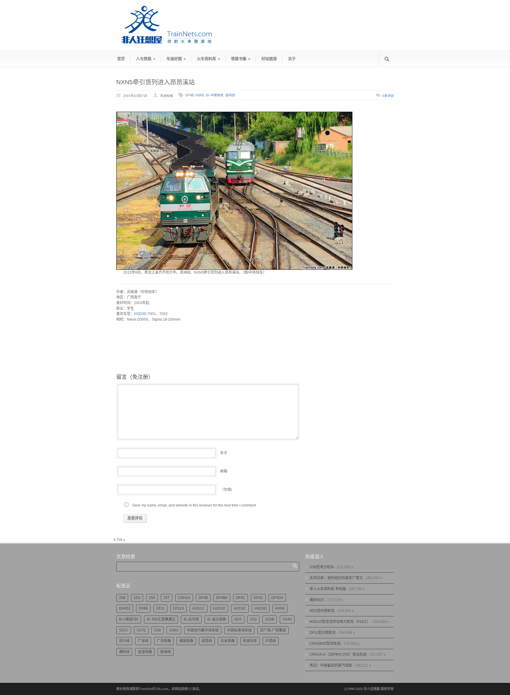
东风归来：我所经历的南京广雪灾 (336, 578)
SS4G (287, 619)
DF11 (160, 608)
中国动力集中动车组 (203, 630)
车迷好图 (176, 58)
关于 (292, 58)
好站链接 (269, 58)
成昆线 (207, 641)
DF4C (240, 598)
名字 (223, 453)
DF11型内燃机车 (323, 633)
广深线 (143, 641)
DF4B (189, 95)
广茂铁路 (164, 641)
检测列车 (250, 641)
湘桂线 (124, 652)
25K (152, 598)
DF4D (258, 598)
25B (122, 598)
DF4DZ (124, 608)
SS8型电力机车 (322, 567)
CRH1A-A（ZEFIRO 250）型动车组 (338, 654)
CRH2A (184, 598)
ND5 (238, 619)
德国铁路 (186, 641)
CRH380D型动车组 (325, 644)
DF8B (143, 608)
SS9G (174, 630)
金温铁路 (145, 652)
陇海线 (165, 652)
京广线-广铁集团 (273, 630)
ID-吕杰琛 (191, 619)
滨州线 (230, 95)
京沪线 (124, 641)
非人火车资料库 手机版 (328, 589)
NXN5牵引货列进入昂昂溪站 (155, 82)
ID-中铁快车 (214, 95)
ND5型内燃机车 (322, 611)
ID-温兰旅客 (216, 619)
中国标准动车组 (239, 630)
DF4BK (222, 598)
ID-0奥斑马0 (128, 619)
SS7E (141, 630)
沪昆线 (270, 641)
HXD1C (198, 608)
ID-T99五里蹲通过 (161, 619)
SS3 (253, 619)
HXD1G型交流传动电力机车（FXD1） (340, 622)
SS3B (269, 619)
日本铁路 (227, 641)
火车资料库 (208, 58)
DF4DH (277, 598)
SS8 (157, 630)
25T (167, 598)
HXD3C (240, 608)
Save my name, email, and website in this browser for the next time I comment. (194, 505)
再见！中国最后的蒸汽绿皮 (331, 665)
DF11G (178, 608)
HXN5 (199, 95)
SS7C (123, 630)
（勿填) (226, 490)
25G (137, 598)
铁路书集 (240, 58)
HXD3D (140, 314)
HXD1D (219, 608)
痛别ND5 (317, 600)
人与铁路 (145, 58)
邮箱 (223, 471)
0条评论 (388, 96)
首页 (121, 58)
